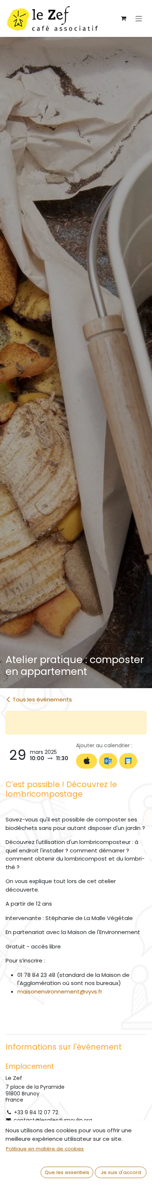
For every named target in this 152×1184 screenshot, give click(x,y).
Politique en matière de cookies (45, 1148)
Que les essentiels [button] (67, 1172)
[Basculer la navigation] (139, 18)
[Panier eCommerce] (123, 18)
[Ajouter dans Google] (128, 761)
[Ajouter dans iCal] (86, 761)
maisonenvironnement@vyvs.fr (59, 991)
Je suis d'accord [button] (121, 1172)
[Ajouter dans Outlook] (108, 761)
